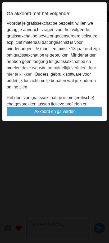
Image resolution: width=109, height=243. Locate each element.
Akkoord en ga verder (54, 111)
